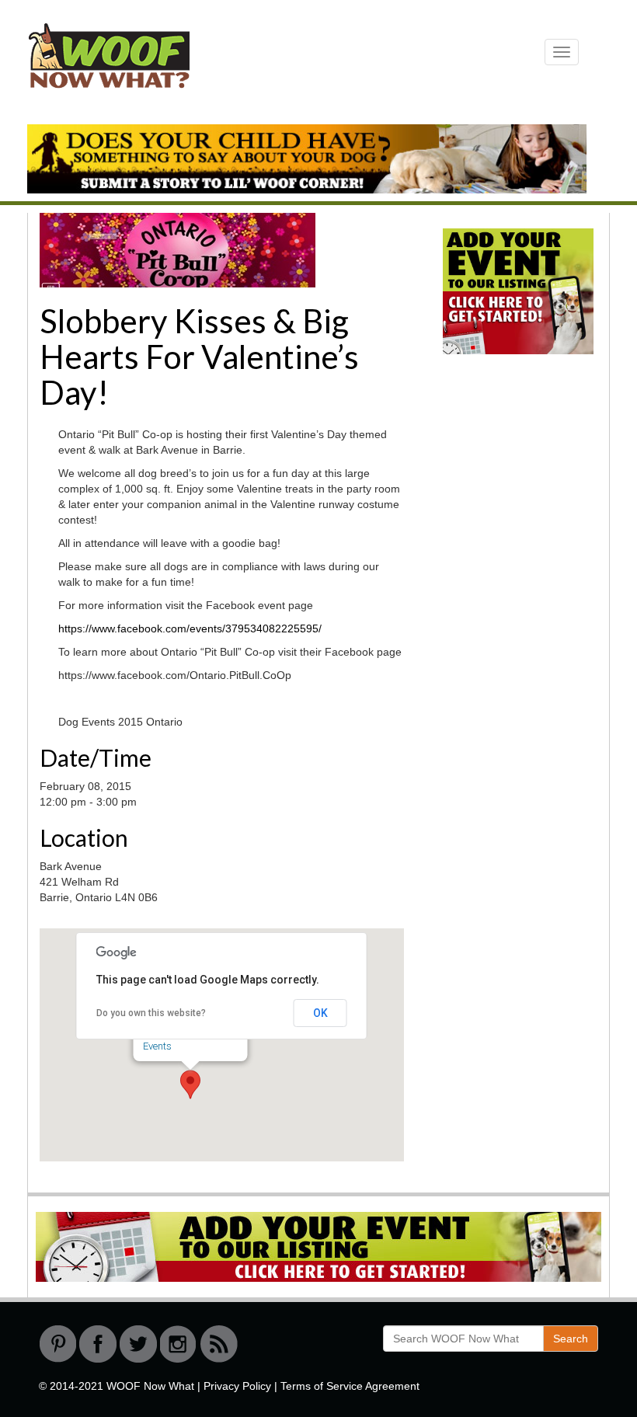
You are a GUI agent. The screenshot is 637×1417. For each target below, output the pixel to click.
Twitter (138, 1344)
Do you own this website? (151, 1013)
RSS (219, 1344)
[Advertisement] (532, 483)
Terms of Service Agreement (349, 1386)
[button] (190, 1084)
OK (320, 1013)
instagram (178, 1344)
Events (157, 1046)
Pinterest (57, 1344)
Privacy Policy (237, 1386)
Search (570, 1338)
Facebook (98, 1344)
